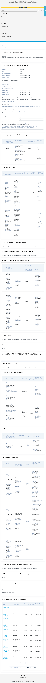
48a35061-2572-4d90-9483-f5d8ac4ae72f (6, 635)
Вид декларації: (4, 13)
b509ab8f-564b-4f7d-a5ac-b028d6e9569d (6, 640)
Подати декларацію (23, 7)
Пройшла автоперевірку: (6, 39)
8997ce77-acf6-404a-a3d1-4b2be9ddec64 (6, 625)
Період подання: (4, 29)
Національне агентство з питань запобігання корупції (24, 681)
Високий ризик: (4, 33)
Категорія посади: (4, 26)
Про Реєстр (23, 675)
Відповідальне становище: (6, 36)
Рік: (1, 16)
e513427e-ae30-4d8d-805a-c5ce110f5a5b (6, 651)
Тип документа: (4, 19)
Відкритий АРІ (23, 677)
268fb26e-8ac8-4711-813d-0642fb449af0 (6, 609)
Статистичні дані (23, 679)
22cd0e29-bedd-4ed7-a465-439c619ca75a (6, 614)
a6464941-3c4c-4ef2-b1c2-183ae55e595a (6, 657)
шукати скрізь (42, 10)
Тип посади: (3, 23)
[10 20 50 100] (23, 663)
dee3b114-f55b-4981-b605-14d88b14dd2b (6, 620)
